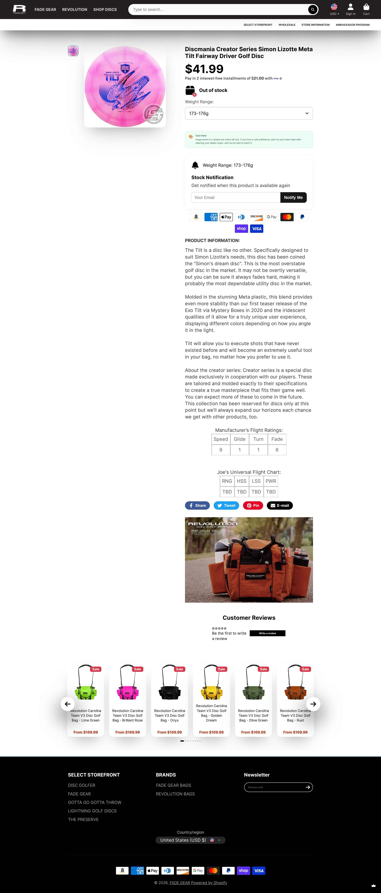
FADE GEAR (45, 9)
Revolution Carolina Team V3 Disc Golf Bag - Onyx (169, 700)
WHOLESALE (287, 24)
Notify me (293, 197)
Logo (19, 9)
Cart (366, 9)
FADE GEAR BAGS (173, 785)
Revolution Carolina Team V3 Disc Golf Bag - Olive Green (253, 700)
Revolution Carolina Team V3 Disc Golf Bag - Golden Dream (211, 700)
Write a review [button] (267, 633)
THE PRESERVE (83, 819)
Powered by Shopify (209, 882)
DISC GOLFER (81, 785)
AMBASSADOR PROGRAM (353, 24)
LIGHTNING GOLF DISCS (92, 810)
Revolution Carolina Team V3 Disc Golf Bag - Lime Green (85, 700)
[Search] (312, 9)
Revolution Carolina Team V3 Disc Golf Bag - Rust (295, 700)
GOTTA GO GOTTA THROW (94, 802)
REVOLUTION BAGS (175, 793)
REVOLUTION (74, 9)
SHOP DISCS (105, 9)
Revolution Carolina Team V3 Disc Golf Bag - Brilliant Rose (127, 700)
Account (351, 9)
